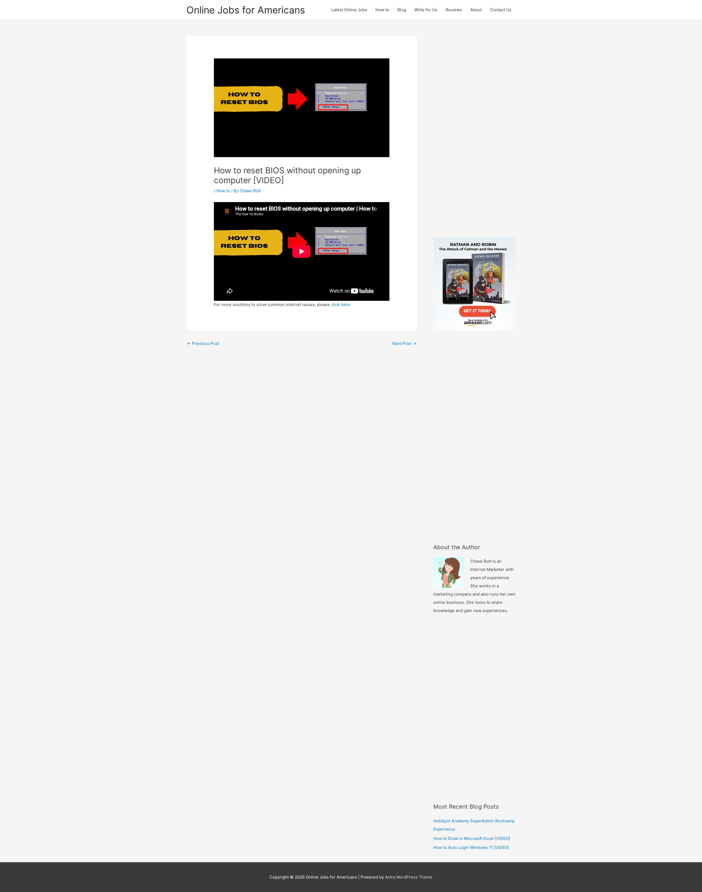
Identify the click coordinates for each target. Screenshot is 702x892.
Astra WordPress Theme (408, 877)
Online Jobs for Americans (245, 10)
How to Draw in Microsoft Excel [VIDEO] (471, 838)
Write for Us (425, 9)
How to (382, 9)
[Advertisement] (474, 135)
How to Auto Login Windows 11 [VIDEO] (471, 847)
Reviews (454, 9)
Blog (401, 9)
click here (340, 304)
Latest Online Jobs (349, 9)
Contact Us (500, 9)
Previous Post (203, 343)
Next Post (404, 343)
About (476, 9)
